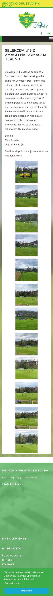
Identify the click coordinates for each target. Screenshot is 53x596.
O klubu (8, 560)
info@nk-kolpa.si (11, 484)
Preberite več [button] (12, 583)
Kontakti (8, 564)
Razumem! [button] (26, 591)
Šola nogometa (13, 555)
